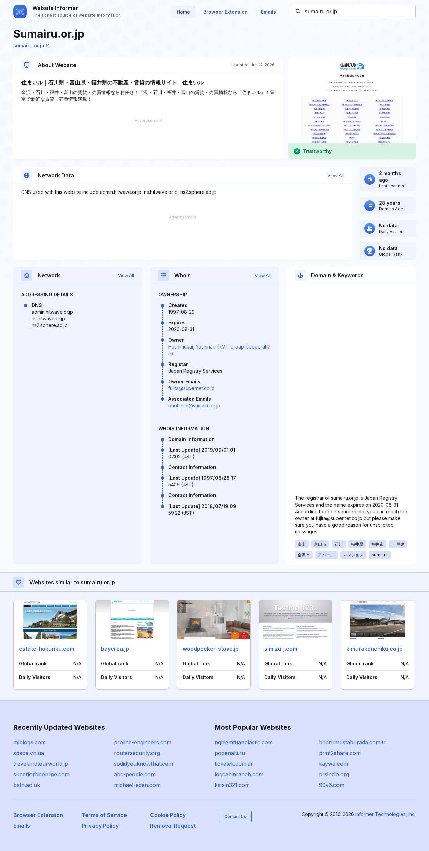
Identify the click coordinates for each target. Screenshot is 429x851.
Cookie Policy (168, 814)
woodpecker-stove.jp (211, 648)
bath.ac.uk (26, 785)
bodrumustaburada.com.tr (352, 742)
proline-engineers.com (142, 742)
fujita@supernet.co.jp (191, 388)
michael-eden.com (137, 785)
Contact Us (235, 816)
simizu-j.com (280, 648)
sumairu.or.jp (28, 45)
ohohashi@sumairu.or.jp (194, 405)
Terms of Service (104, 814)
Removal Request (173, 825)
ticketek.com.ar (233, 763)
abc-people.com (135, 774)
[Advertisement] (148, 139)
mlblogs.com (29, 742)
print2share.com (340, 753)
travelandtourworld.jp (40, 763)
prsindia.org (334, 774)
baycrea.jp (115, 648)
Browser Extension (225, 12)
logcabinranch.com (238, 774)
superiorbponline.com (41, 774)
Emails (268, 12)
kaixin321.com (232, 785)
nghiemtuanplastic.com (243, 742)
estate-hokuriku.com (46, 648)
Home (183, 12)
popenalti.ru (229, 753)
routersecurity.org (137, 753)
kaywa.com (333, 763)
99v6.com (331, 785)
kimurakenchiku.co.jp (374, 648)
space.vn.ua (28, 753)
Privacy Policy (100, 825)
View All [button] (335, 175)
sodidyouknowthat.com (143, 763)
